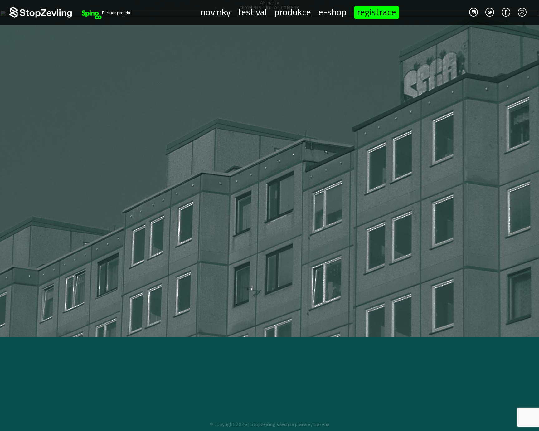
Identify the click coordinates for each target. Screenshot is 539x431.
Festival (252, 11)
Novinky (216, 11)
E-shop (332, 11)
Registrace (376, 12)
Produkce (292, 11)
